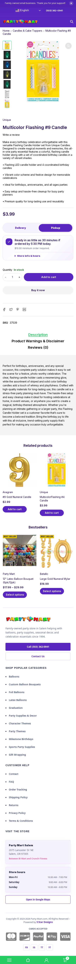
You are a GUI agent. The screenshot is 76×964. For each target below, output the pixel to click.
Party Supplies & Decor (23, 715)
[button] (68, 46)
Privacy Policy (17, 812)
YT (49, 947)
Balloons (14, 676)
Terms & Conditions (21, 820)
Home (6, 30)
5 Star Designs (45, 922)
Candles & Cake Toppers (27, 30)
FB (26, 947)
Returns (13, 805)
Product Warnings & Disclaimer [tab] (38, 341)
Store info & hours (28, 255)
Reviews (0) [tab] (38, 347)
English (24, 10)
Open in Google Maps (38, 899)
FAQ (11, 781)
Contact (13, 773)
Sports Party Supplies (22, 746)
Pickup (55, 227)
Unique (7, 119)
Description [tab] (38, 335)
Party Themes (17, 731)
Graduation (16, 707)
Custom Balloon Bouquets (25, 684)
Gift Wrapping (17, 754)
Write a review (11, 134)
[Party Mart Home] (28, 619)
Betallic (44, 573)
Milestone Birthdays (21, 739)
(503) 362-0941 (54, 10)
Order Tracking (18, 789)
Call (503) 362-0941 (38, 646)
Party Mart (9, 573)
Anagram (8, 492)
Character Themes (20, 723)
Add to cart (48, 277)
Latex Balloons (18, 699)
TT (42, 947)
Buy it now (38, 290)
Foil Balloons (16, 692)
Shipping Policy (18, 797)
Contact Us (38, 656)
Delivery (20, 227)
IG (34, 947)
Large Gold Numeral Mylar (55, 578)
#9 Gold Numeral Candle (17, 496)
